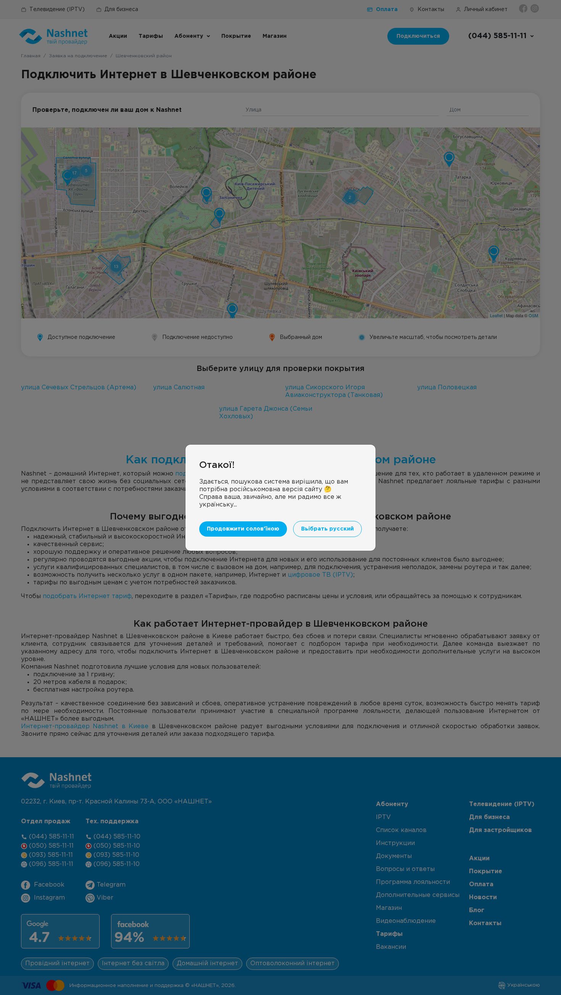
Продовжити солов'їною (243, 528)
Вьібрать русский (327, 528)
